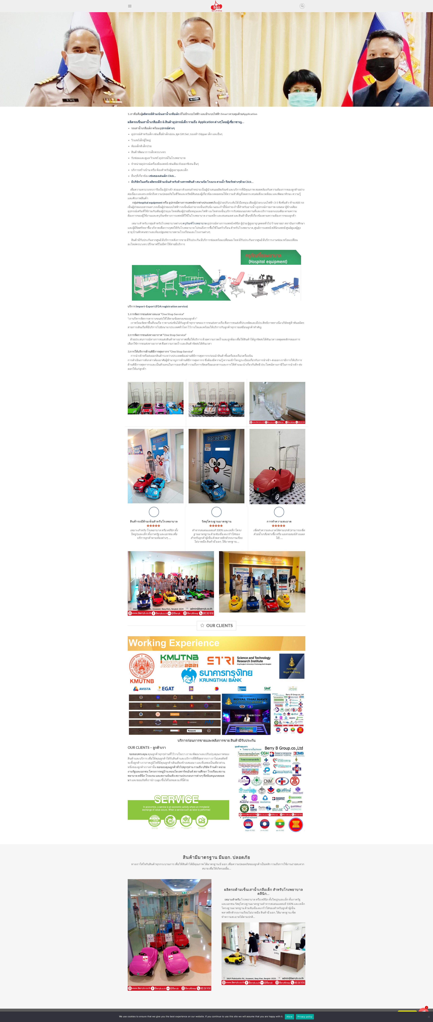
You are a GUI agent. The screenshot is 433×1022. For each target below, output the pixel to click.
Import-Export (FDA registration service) (162, 306)
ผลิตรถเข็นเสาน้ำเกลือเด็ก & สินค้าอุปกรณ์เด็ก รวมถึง (162, 122)
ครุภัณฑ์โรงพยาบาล (195, 223)
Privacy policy (305, 1016)
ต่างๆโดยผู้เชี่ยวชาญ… (221, 122)
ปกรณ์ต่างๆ (168, 128)
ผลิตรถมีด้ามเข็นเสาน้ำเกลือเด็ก (161, 113)
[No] (428, 1017)
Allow (289, 1016)
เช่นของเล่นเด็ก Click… (162, 175)
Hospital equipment (150, 202)
